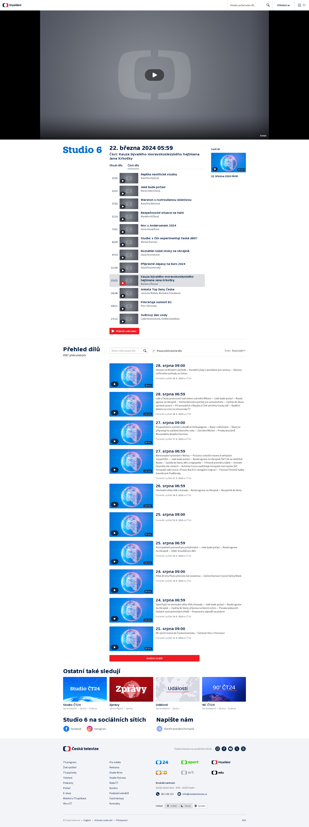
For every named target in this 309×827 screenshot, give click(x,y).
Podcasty (68, 782)
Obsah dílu (115, 165)
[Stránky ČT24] (162, 763)
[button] (154, 75)
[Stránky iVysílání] (221, 763)
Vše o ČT (67, 803)
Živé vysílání (69, 767)
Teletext (68, 777)
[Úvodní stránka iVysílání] (15, 5)
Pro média (115, 762)
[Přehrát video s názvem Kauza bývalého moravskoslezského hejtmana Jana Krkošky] (154, 75)
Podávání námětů (119, 793)
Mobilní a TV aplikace (74, 798)
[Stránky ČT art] (187, 773)
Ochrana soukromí (103, 820)
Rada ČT (113, 782)
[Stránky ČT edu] (218, 773)
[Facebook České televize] (224, 748)
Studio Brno (115, 772)
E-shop (67, 793)
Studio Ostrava (117, 777)
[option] (172, 806)
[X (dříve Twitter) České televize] (236, 748)
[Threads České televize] (243, 748)
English (87, 820)
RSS (244, 820)
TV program (69, 762)
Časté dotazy (116, 798)
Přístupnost (121, 820)
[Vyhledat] (145, 350)
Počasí (66, 788)
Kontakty (114, 803)
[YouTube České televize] (230, 748)
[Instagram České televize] (217, 748)
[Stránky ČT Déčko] (161, 773)
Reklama (114, 767)
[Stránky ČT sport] (190, 763)
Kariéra (113, 788)
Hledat (268, 5)
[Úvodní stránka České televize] (81, 748)
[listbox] (185, 806)
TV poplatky (69, 772)
